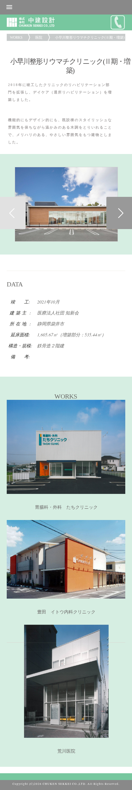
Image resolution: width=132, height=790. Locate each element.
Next (119, 213)
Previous (13, 213)
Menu (66, 7)
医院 (38, 37)
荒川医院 (66, 751)
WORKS (16, 37)
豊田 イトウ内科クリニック (66, 612)
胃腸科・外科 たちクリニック (66, 507)
